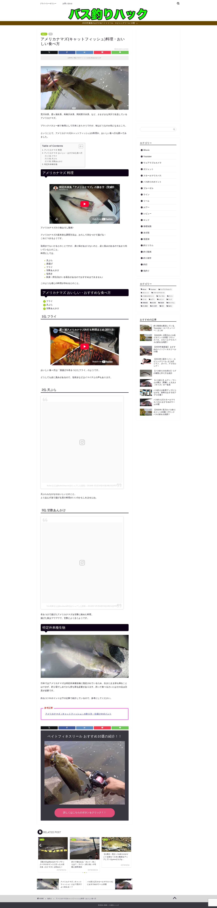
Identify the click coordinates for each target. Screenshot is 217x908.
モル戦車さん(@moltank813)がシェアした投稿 (66, 606)
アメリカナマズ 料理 (53, 150)
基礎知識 (147, 226)
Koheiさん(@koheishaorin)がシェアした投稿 (66, 486)
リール (146, 201)
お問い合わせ (67, 3)
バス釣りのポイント (152, 182)
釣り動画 (147, 252)
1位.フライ (52, 156)
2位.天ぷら (52, 158)
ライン (146, 194)
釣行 (145, 264)
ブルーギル (148, 188)
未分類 (146, 233)
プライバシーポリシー (48, 3)
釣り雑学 (147, 258)
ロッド (146, 220)
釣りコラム (148, 245)
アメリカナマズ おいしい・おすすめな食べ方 (63, 153)
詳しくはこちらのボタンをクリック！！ (84, 812)
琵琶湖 (146, 239)
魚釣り (44, 34)
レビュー (147, 213)
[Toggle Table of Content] (80, 146)
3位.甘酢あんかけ (55, 161)
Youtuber (147, 156)
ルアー (146, 207)
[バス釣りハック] (108, 20)
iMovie (146, 150)
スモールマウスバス (152, 175)
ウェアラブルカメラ (152, 163)
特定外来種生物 (50, 164)
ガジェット (148, 169)
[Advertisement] (158, 76)
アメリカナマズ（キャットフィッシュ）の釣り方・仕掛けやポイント (78, 714)
